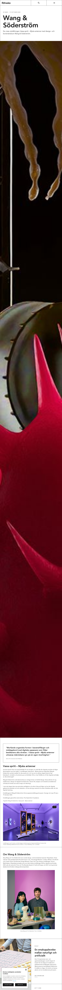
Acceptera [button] (8, 984)
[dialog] (15, 978)
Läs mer (14, 980)
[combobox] (26, 969)
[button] (21, 984)
